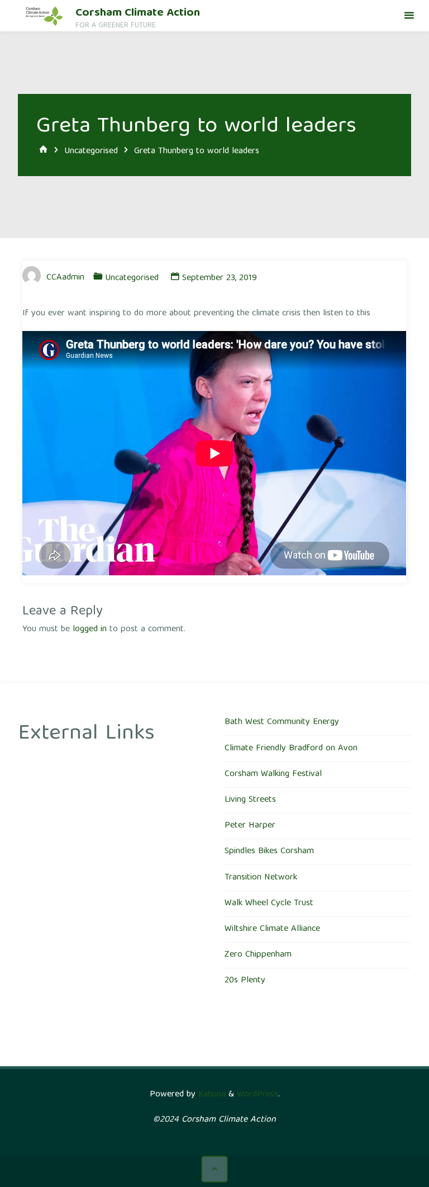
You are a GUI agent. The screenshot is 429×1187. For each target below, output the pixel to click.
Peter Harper (250, 826)
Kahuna (211, 1095)
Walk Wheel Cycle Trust (269, 903)
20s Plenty (245, 981)
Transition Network (261, 878)
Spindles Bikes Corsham (269, 851)
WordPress (257, 1095)
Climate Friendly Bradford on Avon (291, 748)
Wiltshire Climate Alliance (272, 929)
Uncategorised (91, 151)
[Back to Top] (214, 1169)
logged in (90, 629)
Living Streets (250, 800)
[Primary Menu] (409, 15)
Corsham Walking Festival (273, 774)
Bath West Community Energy (282, 722)
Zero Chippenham (258, 955)
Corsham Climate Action (137, 13)
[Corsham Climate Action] (44, 15)
